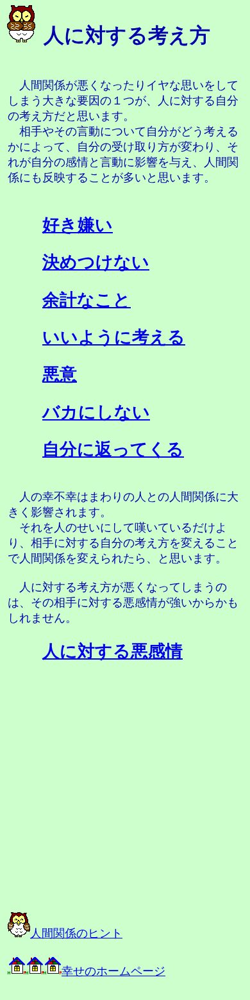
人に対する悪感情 (112, 651)
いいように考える (113, 337)
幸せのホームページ (113, 971)
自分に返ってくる (113, 449)
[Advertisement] (115, 811)
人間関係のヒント (76, 933)
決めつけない (95, 262)
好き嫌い (77, 225)
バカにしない (96, 412)
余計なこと (86, 300)
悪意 (59, 374)
